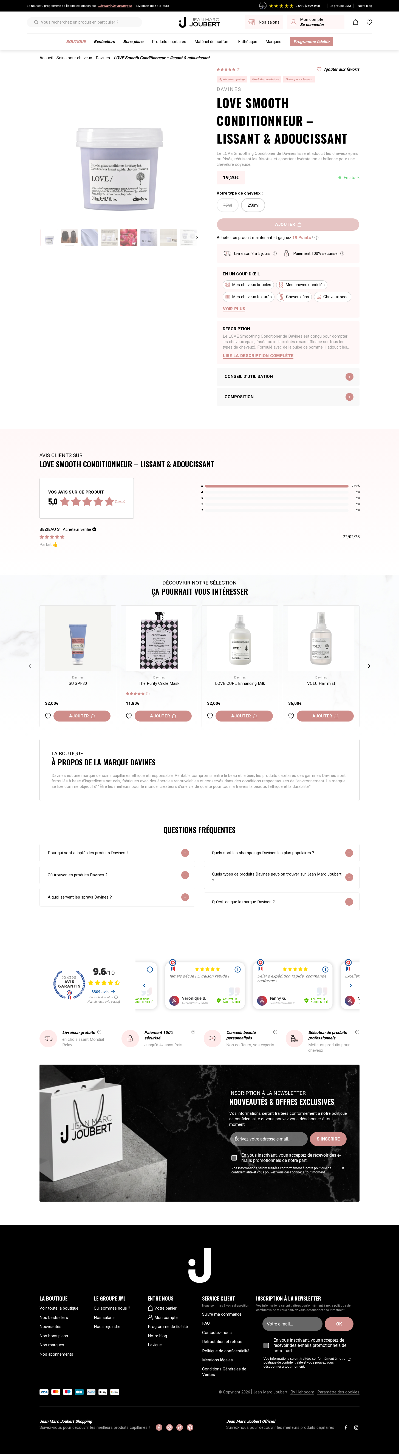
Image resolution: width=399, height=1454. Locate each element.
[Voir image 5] (129, 237)
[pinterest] (190, 1427)
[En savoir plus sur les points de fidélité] (316, 237)
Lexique (155, 1344)
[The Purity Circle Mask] (159, 639)
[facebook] (159, 1427)
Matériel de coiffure (212, 41)
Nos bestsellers (53, 1317)
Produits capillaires (169, 41)
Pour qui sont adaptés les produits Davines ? (88, 852)
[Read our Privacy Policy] (342, 1168)
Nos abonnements (56, 1354)
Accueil (46, 57)
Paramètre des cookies (338, 1392)
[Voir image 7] (168, 237)
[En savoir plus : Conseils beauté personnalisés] (275, 1032)
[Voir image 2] (69, 237)
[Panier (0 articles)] (355, 22)
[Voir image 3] (89, 237)
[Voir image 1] (49, 237)
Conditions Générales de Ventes (224, 1372)
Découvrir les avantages (115, 6)
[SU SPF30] (78, 639)
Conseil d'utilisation (249, 376)
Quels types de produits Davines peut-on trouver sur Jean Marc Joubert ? (276, 877)
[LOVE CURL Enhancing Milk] (240, 639)
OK (339, 1324)
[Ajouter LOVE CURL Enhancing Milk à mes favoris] (210, 716)
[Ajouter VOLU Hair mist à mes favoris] (291, 716)
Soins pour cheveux (74, 57)
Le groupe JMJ (340, 6)
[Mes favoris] (369, 22)
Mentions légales (217, 1360)
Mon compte (166, 1317)
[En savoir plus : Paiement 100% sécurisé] (193, 1032)
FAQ (206, 1323)
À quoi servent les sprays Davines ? (80, 897)
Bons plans (133, 41)
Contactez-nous (217, 1332)
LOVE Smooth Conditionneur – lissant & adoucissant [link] (162, 57)
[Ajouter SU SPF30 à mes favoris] (48, 716)
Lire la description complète (258, 355)
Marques (273, 41)
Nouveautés (50, 1326)
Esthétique (247, 41)
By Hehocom (302, 1392)
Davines (103, 57)
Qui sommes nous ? (112, 1308)
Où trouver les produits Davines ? (77, 875)
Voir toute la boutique (58, 1308)
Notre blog (365, 6)
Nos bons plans (53, 1335)
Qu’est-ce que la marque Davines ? (243, 901)
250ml (253, 205)
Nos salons (104, 1317)
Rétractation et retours (223, 1341)
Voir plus (234, 308)
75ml (227, 205)
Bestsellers (104, 41)
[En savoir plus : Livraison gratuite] (99, 1032)
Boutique (76, 41)
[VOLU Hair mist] (321, 639)
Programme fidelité (311, 41)
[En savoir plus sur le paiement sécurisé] (342, 253)
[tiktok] (179, 1427)
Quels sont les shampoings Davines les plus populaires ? (263, 852)
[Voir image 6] (149, 237)
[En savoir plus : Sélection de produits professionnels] (357, 1032)
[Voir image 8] (188, 237)
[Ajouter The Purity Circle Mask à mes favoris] (129, 716)
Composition (239, 396)
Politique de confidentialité (226, 1350)
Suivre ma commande (222, 1314)
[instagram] (169, 1427)
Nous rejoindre (107, 1326)
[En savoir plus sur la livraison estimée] (275, 253)
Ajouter (79, 716)
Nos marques (51, 1344)
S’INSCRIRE (328, 1139)
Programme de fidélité (168, 1326)
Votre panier (165, 1308)
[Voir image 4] (109, 237)
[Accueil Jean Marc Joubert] (199, 22)
